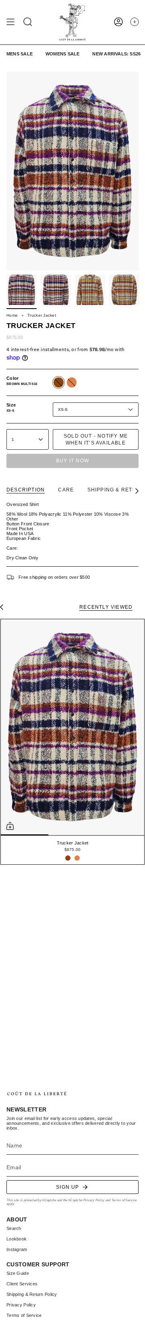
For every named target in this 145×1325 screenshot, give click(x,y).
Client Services (21, 1283)
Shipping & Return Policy (31, 1294)
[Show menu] (10, 22)
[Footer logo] (36, 1093)
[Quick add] (10, 826)
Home (12, 315)
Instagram (16, 1249)
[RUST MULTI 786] (77, 858)
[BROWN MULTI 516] (67, 858)
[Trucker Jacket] (72, 727)
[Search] (27, 22)
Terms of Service (124, 1200)
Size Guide (17, 1273)
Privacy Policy (94, 1200)
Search (13, 1228)
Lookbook (16, 1238)
